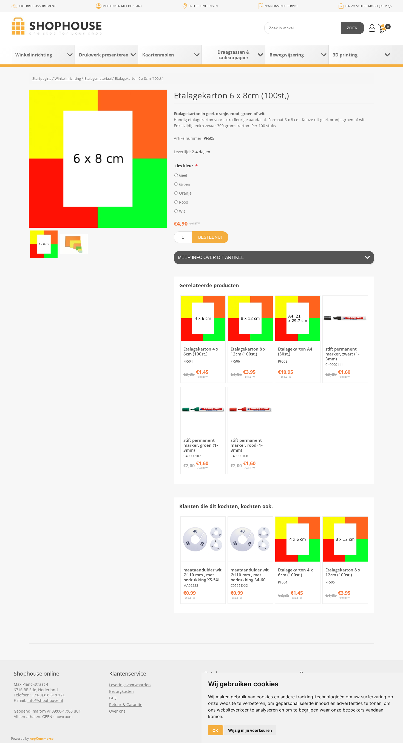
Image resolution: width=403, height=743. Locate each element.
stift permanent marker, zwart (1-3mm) (342, 353)
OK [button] (215, 730)
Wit (182, 211)
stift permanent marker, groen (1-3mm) (200, 445)
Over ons (117, 711)
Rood (183, 202)
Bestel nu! (210, 237)
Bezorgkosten (121, 691)
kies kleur (184, 165)
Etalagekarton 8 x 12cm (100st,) (248, 351)
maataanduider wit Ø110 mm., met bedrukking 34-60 (250, 574)
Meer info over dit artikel (211, 257)
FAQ (113, 698)
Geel (183, 175)
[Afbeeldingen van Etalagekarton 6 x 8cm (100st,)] (44, 244)
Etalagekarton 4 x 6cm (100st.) (200, 351)
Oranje (185, 193)
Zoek (352, 28)
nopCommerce (41, 738)
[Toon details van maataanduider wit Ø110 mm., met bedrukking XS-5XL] (203, 539)
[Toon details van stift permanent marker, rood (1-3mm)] (250, 409)
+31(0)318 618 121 (48, 695)
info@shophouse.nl (45, 700)
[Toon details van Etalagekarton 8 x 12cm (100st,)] (250, 318)
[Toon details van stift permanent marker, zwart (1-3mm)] (345, 318)
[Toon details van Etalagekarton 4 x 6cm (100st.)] (203, 318)
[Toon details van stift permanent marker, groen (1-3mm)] (203, 409)
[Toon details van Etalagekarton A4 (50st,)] (297, 318)
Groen (184, 184)
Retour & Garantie (125, 704)
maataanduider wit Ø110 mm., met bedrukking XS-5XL (202, 574)
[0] (382, 28)
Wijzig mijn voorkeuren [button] (250, 730)
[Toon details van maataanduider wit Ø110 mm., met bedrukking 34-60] (250, 539)
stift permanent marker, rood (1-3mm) (247, 445)
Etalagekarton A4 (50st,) (295, 351)
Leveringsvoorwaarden (130, 684)
